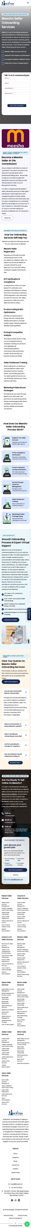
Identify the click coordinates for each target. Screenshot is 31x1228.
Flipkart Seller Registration (5, 917)
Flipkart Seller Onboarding (5, 913)
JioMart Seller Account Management (5, 1040)
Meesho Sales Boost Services (11, 582)
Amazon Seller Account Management (21, 904)
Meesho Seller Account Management (21, 945)
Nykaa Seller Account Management (8, 990)
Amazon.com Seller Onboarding (7, 956)
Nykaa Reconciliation (8, 1010)
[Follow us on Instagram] (15, 1200)
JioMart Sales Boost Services (7, 1057)
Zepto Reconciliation (6, 1099)
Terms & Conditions (15, 1218)
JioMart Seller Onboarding (5, 1053)
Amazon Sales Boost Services (8, 964)
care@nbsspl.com (10, 822)
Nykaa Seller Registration (5, 1002)
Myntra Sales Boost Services (22, 1008)
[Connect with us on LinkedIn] (19, 1200)
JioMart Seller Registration (5, 1049)
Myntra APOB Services (21, 1020)
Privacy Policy (22, 1215)
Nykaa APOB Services (5, 1013)
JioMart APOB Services (5, 1062)
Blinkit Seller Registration (20, 1047)
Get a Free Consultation (15, 870)
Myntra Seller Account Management (21, 990)
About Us (7, 218)
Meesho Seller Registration (14, 194)
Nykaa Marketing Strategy (6, 1021)
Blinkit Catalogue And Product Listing (23, 1043)
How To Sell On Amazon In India (21, 926)
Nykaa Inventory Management (6, 1017)
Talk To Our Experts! (10, 682)
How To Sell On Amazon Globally (6, 968)
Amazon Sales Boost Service (23, 921)
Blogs (15, 1161)
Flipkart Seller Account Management (5, 904)
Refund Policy (8, 1215)
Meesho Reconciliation (21, 971)
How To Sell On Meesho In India (21, 967)
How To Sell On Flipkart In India (6, 926)
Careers (15, 1169)
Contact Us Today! (10, 620)
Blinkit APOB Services (20, 1060)
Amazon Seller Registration (21, 917)
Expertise (15, 1157)
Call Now (15, 875)
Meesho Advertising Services (14, 584)
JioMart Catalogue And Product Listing (7, 1045)
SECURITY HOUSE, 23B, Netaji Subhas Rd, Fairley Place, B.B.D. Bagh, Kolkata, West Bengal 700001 (16, 830)
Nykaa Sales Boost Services (7, 1006)
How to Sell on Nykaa (8, 1024)
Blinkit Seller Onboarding (20, 1052)
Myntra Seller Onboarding (21, 1004)
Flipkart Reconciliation (6, 930)
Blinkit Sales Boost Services (22, 1056)
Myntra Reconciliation (21, 1024)
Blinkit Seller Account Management (23, 1039)
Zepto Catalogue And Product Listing (7, 1086)
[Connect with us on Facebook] (12, 1200)
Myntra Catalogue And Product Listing (22, 996)
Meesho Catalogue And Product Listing (22, 950)
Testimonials (15, 1172)
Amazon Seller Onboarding (21, 913)
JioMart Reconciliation (6, 1066)
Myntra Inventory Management (22, 1012)
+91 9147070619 (16, 1188)
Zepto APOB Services (5, 1103)
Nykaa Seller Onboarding (5, 998)
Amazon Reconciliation (21, 930)
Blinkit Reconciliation (23, 1063)
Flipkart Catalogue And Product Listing (7, 909)
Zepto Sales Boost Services (7, 1095)
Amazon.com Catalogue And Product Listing (6, 951)
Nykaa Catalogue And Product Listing (8, 994)
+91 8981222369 (9, 815)
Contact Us (15, 1165)
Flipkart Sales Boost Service (7, 921)
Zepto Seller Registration (5, 1090)
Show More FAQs (15, 762)
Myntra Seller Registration (21, 1000)
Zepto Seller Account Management (5, 1081)
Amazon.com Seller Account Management (7, 945)
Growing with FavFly (15, 1226)
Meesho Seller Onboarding (21, 954)
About (16, 1154)
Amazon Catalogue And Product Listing (22, 909)
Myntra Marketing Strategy (22, 1016)
